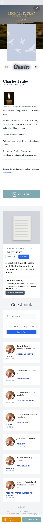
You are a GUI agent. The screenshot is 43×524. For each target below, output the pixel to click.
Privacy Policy (15, 514)
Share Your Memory (15, 293)
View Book (11, 257)
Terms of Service (27, 514)
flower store (7, 172)
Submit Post (21, 332)
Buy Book (23, 257)
